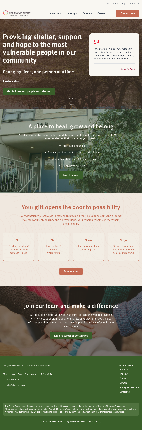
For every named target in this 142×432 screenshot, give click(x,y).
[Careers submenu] (106, 13)
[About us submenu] (60, 13)
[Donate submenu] (91, 13)
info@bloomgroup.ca (16, 385)
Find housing (71, 175)
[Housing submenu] (76, 13)
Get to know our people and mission (28, 91)
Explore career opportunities (71, 336)
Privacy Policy (95, 421)
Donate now (128, 13)
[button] (42, 81)
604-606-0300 (13, 380)
